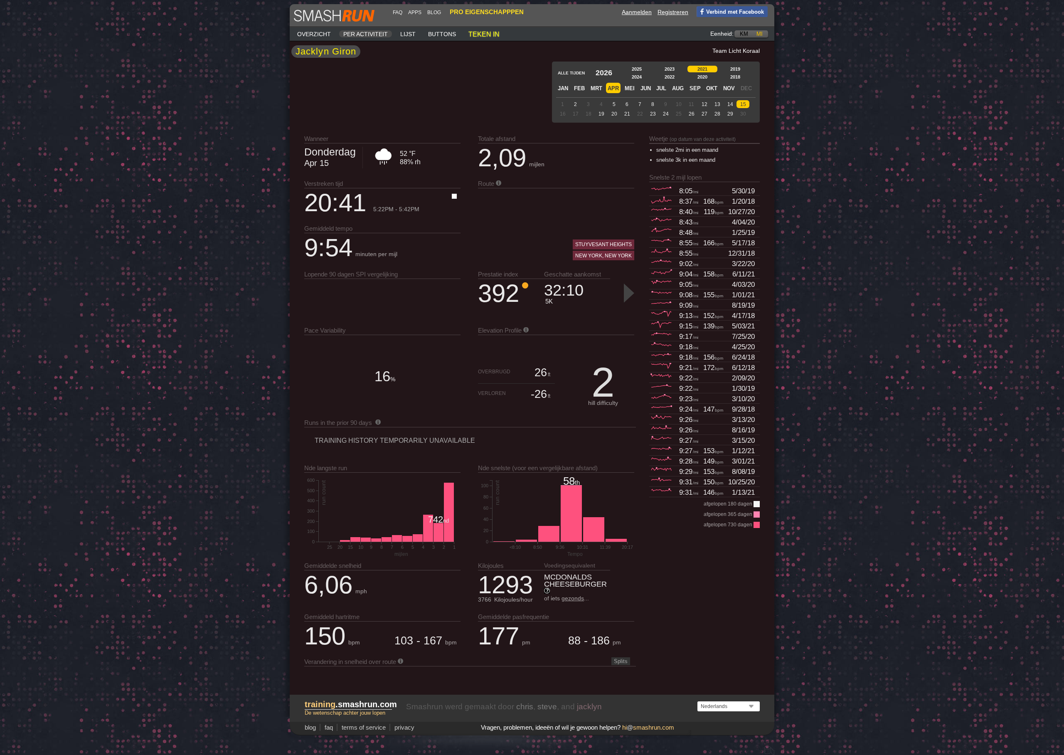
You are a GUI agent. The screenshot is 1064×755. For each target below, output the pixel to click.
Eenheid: (722, 33)
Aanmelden (637, 12)
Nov (729, 88)
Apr (613, 88)
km (744, 34)
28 (717, 114)
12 (704, 104)
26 (692, 114)
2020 (702, 76)
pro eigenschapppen (487, 11)
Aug (678, 88)
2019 (735, 69)
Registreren (673, 12)
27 (704, 114)
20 (614, 114)
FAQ (397, 12)
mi (759, 34)
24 (666, 114)
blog (434, 12)
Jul (661, 88)
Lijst (408, 34)
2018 (735, 76)
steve (547, 706)
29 (730, 114)
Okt (711, 88)
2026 (604, 73)
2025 (637, 69)
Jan (563, 88)
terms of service (364, 727)
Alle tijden (571, 73)
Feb (579, 88)
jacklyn (589, 706)
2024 (637, 76)
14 (730, 104)
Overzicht (314, 34)
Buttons (442, 34)
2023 (670, 69)
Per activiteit (365, 34)
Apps (414, 12)
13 (717, 104)
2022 (670, 76)
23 (653, 114)
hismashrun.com (648, 727)
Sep (695, 88)
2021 (702, 69)
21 (627, 114)
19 (601, 114)
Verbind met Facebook (735, 12)
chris (524, 706)
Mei (630, 88)
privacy (404, 727)
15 (743, 104)
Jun (645, 88)
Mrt (596, 88)
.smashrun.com (351, 704)
